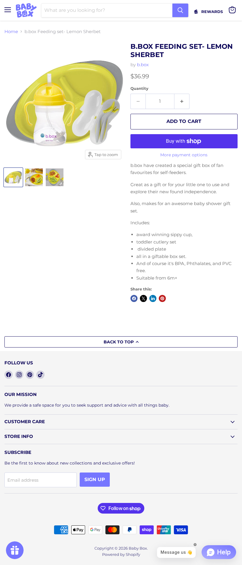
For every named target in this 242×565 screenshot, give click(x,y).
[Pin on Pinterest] (162, 298)
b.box (143, 64)
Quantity (139, 88)
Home (11, 31)
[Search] (180, 10)
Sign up (94, 479)
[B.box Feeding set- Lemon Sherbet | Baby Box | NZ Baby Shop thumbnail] (13, 177)
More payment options (183, 154)
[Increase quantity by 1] (181, 101)
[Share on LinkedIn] (152, 298)
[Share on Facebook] (134, 298)
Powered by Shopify (121, 554)
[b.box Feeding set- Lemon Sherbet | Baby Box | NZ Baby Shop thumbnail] (33, 177)
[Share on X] (143, 298)
